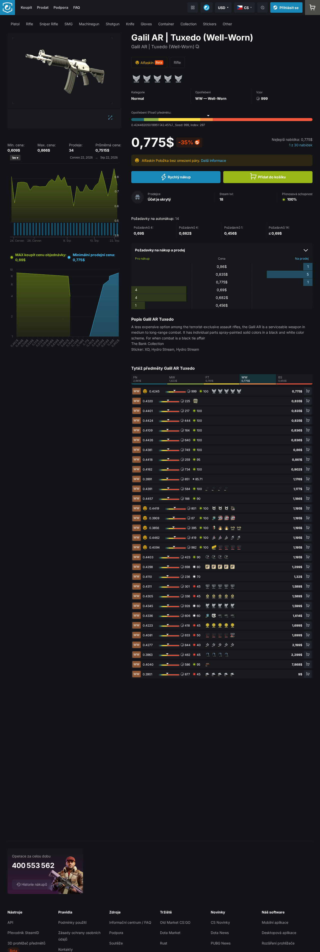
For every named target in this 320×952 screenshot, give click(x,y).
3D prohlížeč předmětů (26, 943)
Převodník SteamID (23, 932)
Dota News (220, 932)
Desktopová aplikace (279, 932)
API (10, 922)
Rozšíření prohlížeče (278, 943)
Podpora (61, 7)
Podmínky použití (72, 922)
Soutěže (116, 943)
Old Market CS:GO (175, 922)
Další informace (213, 160)
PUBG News (220, 943)
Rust (163, 943)
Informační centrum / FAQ (130, 922)
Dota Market (170, 932)
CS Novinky (220, 922)
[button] (15, 24)
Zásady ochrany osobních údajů (79, 935)
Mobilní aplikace (275, 922)
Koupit (26, 7)
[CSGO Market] (7, 7)
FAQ (76, 7)
